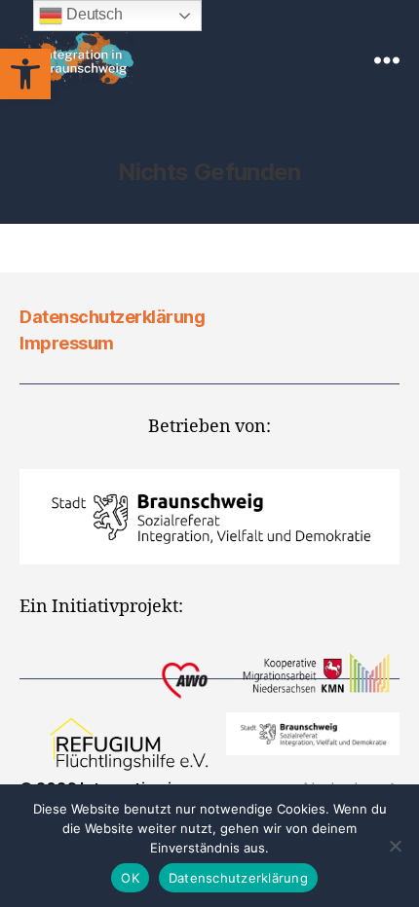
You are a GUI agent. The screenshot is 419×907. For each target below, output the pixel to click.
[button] (25, 74)
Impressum (66, 343)
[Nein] (394, 845)
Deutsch (92, 14)
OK (130, 878)
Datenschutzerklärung (112, 317)
